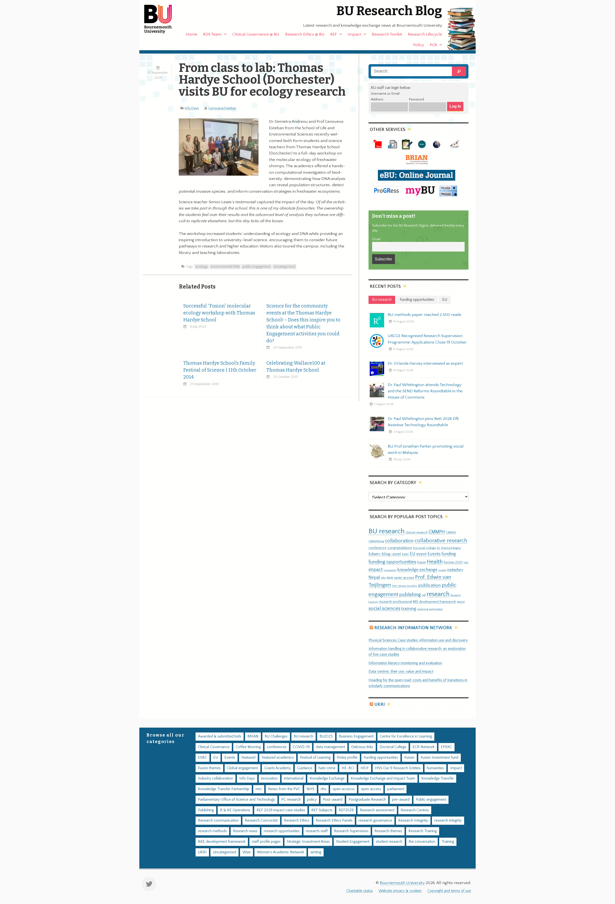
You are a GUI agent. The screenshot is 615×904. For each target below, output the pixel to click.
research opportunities (282, 831)
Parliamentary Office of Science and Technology (236, 800)
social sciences (384, 608)
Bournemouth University (162, 19)
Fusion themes (209, 768)
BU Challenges (276, 736)
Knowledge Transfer (437, 778)
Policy (418, 45)
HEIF (365, 768)
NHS (310, 789)
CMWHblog (376, 541)
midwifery (455, 570)
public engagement (257, 267)
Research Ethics (296, 820)
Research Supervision (351, 831)
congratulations (399, 548)
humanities (435, 768)
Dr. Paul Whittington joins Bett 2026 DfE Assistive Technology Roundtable (423, 421)
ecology (202, 267)
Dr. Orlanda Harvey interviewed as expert (425, 363)
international (293, 778)
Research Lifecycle (425, 34)
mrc (259, 789)
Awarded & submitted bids (219, 736)
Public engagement (431, 800)
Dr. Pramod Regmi (449, 548)
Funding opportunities (381, 758)
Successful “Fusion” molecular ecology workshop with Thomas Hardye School (219, 313)
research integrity (448, 820)
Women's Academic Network (280, 852)
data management (330, 747)
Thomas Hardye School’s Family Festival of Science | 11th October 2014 (219, 370)
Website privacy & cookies (400, 891)
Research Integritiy (413, 820)
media (442, 570)
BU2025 (326, 736)
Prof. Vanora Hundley (404, 585)
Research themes (388, 831)
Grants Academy (277, 768)
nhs (383, 577)
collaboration (399, 540)
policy (312, 800)
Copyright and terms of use (449, 891)
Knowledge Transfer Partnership (223, 789)
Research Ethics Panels (334, 820)
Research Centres (415, 810)
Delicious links (362, 747)
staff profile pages (266, 842)
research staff (317, 831)
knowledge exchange (417, 569)
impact (376, 569)
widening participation (430, 609)
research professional (395, 602)
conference (378, 548)
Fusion (421, 562)
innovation (390, 570)
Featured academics (278, 758)
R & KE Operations (235, 810)
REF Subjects (321, 810)
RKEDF (461, 601)
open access (404, 578)
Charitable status (359, 891)
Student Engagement (352, 842)
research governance (375, 820)
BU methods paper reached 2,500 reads (424, 314)
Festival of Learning (315, 758)
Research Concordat (261, 820)
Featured (248, 758)
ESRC (405, 554)
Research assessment (377, 810)
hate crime (327, 768)
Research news (245, 831)
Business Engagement (356, 736)
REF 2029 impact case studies (281, 810)
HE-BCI (348, 768)
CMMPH (437, 532)
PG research (291, 800)
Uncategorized (284, 267)
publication (429, 585)
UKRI (379, 704)
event (421, 554)
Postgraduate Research (367, 800)
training (408, 608)
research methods (212, 831)
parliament (395, 789)
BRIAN (252, 736)
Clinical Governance (213, 747)
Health (435, 562)
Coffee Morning (248, 747)
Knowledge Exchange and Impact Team (383, 778)
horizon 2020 (453, 562)
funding (449, 553)
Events (434, 553)
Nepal (374, 577)
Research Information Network (413, 627)
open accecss (343, 789)
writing (315, 852)
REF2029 (346, 810)
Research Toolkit (387, 34)
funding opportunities (392, 562)
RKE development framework (434, 602)
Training (448, 842)
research (438, 594)
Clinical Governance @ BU (255, 34)
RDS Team (212, 34)
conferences (277, 747)
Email (376, 239)
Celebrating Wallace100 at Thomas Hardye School (295, 366)
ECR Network (423, 747)
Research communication (218, 820)
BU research (387, 531)
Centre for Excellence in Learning (406, 736)
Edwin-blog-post (385, 554)
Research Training (422, 831)
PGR (433, 45)
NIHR (390, 577)
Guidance (304, 768)
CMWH (451, 532)
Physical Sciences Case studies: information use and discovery (418, 640)
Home (191, 34)
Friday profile (347, 758)
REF (333, 34)
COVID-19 (301, 747)
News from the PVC (284, 789)
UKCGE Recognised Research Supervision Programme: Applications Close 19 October (427, 338)
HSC (466, 562)
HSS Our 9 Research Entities (398, 768)
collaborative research (441, 541)
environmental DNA (225, 267)
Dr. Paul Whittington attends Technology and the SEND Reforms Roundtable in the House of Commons (425, 391)
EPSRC (446, 747)
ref (424, 595)
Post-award (332, 800)
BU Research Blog (389, 10)
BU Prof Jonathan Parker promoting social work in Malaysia (426, 449)
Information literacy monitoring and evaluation (405, 663)
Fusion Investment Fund (439, 758)
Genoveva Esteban (222, 108)
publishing (410, 594)
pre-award (401, 800)
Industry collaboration (215, 778)
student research (389, 842)
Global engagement (242, 768)
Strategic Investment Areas (308, 842)
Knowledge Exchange (327, 778)
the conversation (422, 842)
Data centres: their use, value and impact (401, 672)
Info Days (192, 108)
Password (416, 99)
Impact (354, 34)
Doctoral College (424, 548)
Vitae (246, 852)
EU (412, 553)
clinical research (417, 532)
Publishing (206, 810)
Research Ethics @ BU (305, 34)
